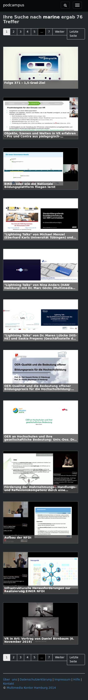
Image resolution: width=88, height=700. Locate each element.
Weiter (59, 31)
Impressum (62, 679)
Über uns (10, 679)
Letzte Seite (74, 34)
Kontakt (8, 683)
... (42, 31)
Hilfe (76, 679)
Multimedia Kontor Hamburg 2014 (31, 688)
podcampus (13, 5)
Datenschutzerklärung (36, 679)
